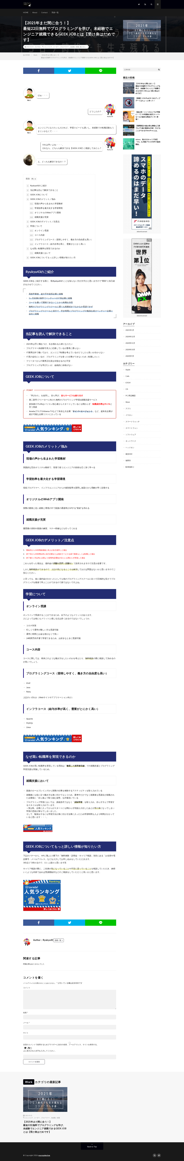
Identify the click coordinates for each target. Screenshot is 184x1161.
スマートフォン (132, 428)
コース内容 (37, 235)
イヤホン (129, 415)
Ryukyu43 (57, 281)
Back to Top (92, 1147)
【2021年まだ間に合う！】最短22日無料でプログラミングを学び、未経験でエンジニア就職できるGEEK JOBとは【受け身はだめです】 (148, 88)
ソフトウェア (131, 434)
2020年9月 (130, 356)
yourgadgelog (44, 1155)
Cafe (127, 376)
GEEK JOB (28, 281)
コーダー (56, 47)
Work (39, 47)
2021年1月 (130, 330)
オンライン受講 (39, 230)
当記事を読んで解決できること (42, 190)
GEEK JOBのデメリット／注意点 (43, 221)
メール (26, 1023)
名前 (25, 1012)
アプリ (128, 408)
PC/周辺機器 (131, 395)
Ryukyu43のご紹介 (37, 185)
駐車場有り (130, 467)
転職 (77, 47)
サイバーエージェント (83, 411)
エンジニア (48, 47)
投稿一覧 (58, 940)
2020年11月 (130, 343)
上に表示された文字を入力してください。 (39, 1051)
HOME (25, 12)
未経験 (72, 47)
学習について (34, 226)
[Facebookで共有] (38, 71)
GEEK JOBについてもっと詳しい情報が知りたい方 (51, 257)
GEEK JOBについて (37, 194)
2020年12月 (130, 336)
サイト (25, 1033)
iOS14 (128, 383)
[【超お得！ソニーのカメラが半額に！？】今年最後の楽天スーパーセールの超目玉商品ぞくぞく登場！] (128, 116)
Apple (128, 370)
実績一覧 (55, 12)
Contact (44, 12)
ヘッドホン (130, 447)
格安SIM (129, 454)
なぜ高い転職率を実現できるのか (43, 248)
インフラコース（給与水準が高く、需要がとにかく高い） (58, 244)
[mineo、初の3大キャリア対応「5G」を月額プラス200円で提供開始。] (128, 144)
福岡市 (128, 460)
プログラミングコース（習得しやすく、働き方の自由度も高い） (61, 239)
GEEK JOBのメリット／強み (41, 199)
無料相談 (33, 569)
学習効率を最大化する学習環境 (46, 208)
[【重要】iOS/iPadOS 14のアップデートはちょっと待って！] (128, 102)
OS (127, 389)
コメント (26, 988)
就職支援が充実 (39, 217)
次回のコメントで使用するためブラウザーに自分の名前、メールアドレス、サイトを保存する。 (61, 1044)
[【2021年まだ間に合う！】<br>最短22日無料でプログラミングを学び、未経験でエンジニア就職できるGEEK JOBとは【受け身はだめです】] (128, 88)
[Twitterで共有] (69, 71)
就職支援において (40, 253)
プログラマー (64, 47)
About (34, 12)
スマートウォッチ (133, 421)
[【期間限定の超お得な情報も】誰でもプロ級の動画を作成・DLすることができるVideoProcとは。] (128, 130)
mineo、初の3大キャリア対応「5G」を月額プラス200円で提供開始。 (148, 141)
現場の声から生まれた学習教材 (46, 203)
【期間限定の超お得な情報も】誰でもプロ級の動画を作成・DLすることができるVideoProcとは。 (148, 128)
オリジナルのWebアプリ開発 (45, 212)
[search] (159, 69)
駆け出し (83, 47)
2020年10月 (130, 349)
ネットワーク (131, 441)
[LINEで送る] (100, 71)
